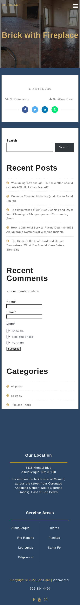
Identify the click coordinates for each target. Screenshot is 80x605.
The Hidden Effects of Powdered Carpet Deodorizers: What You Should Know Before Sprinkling (35, 245)
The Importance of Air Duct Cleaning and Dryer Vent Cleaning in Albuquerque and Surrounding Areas (39, 214)
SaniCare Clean (64, 99)
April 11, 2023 (41, 88)
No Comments (19, 99)
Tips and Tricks (21, 404)
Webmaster (61, 580)
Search (11, 140)
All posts (16, 386)
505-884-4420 (40, 588)
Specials (16, 395)
